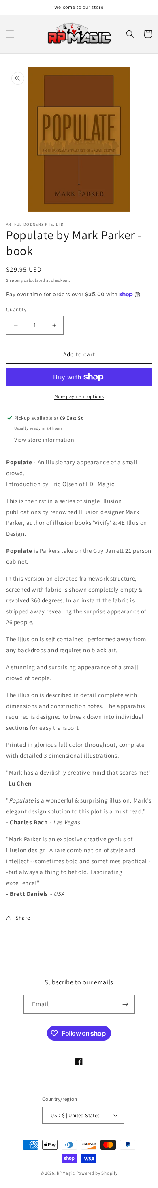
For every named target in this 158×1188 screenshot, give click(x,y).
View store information (44, 439)
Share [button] (22, 917)
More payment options (79, 396)
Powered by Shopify (97, 1173)
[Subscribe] (125, 1004)
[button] (10, 34)
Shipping (14, 280)
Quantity (16, 309)
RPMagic (66, 1173)
